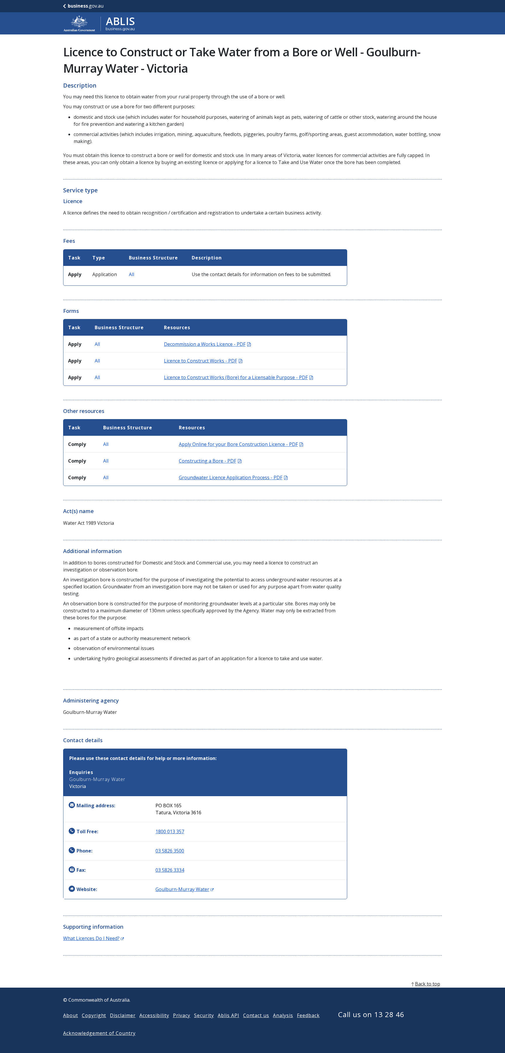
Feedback (308, 1015)
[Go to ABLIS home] (99, 23)
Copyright (94, 1015)
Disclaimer (123, 1015)
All (131, 274)
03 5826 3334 (169, 870)
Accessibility (154, 1015)
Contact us (256, 1015)
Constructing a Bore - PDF (210, 461)
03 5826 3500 (169, 851)
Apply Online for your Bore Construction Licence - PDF (241, 444)
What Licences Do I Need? (93, 938)
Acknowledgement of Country (99, 1033)
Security (204, 1015)
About (70, 1015)
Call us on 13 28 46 (371, 1014)
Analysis (283, 1015)
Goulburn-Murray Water (184, 889)
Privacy (182, 1015)
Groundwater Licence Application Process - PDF (233, 477)
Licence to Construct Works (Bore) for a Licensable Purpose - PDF (238, 377)
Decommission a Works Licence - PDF (207, 344)
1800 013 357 (169, 831)
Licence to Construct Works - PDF (203, 361)
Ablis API (228, 1015)
